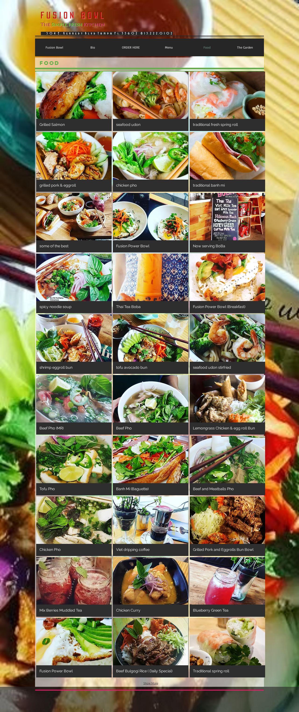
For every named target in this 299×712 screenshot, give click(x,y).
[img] (74, 101)
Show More (150, 683)
